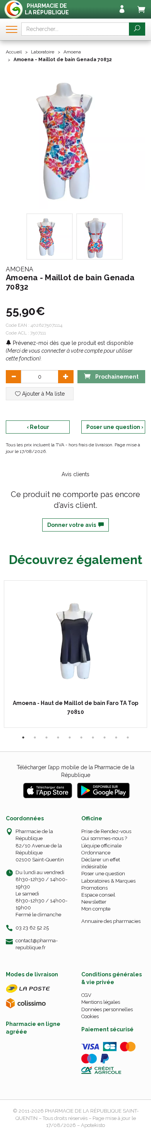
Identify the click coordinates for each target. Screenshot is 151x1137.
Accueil (14, 52)
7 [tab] (93, 737)
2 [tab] (35, 737)
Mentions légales (100, 1002)
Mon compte (95, 909)
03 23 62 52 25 (32, 928)
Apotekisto (93, 1125)
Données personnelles (107, 1009)
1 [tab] (23, 737)
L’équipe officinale (101, 846)
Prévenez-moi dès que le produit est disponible (72, 343)
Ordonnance (95, 853)
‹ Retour (38, 427)
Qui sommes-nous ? (104, 838)
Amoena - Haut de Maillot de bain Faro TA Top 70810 (75, 707)
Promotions (94, 888)
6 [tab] (81, 737)
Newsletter (93, 902)
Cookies (90, 1016)
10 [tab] (128, 737)
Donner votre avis (72, 525)
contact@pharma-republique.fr (36, 943)
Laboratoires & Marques (108, 881)
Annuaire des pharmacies (111, 921)
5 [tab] (70, 737)
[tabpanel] (75, 654)
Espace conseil (98, 895)
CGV (86, 995)
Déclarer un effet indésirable (100, 863)
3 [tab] (46, 737)
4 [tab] (58, 737)
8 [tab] (104, 737)
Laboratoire (42, 52)
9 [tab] (116, 737)
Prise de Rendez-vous (106, 831)
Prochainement (116, 377)
